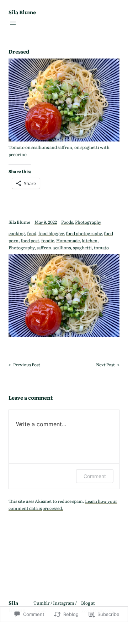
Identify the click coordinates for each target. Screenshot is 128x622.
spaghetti (82, 247)
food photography (84, 233)
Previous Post (26, 364)
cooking (17, 233)
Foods (67, 222)
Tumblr (41, 603)
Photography (88, 222)
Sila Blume (22, 12)
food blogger (51, 233)
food (31, 233)
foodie (47, 240)
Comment (95, 476)
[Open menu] (13, 23)
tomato (101, 247)
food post (30, 240)
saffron (44, 247)
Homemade (68, 240)
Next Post (105, 364)
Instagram (63, 603)
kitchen (89, 240)
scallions (62, 247)
